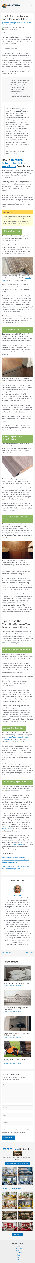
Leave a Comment (7, 22)
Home (18, 1246)
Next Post (30, 952)
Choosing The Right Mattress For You (16, 983)
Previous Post (6, 952)
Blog (18, 1255)
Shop (18, 1257)
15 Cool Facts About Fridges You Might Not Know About (17, 1034)
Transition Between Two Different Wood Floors (15, 163)
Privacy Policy (18, 1253)
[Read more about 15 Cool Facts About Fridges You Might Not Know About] (17, 1023)
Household (18, 1248)
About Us (18, 1250)
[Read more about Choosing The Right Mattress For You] (17, 973)
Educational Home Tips (21, 22)
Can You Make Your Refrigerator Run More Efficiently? (16, 1008)
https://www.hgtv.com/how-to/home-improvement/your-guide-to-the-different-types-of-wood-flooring (15, 860)
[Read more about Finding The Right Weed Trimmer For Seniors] (17, 1049)
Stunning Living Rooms (12, 1188)
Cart (18, 1259)
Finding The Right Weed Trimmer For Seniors (16, 1060)
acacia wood (6, 829)
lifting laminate (19, 844)
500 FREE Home (11, 1149)
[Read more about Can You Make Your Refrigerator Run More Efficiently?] (17, 997)
